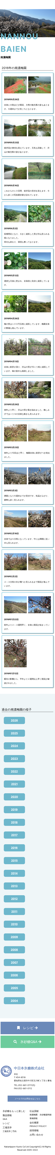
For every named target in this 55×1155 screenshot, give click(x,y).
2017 (14, 835)
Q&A (5, 1119)
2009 (14, 937)
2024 (14, 745)
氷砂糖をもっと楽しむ (14, 1111)
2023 (14, 758)
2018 (14, 822)
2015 (14, 860)
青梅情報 (34, 1118)
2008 (14, 949)
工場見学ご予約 (9, 1131)
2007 (14, 962)
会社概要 (34, 1122)
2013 (14, 886)
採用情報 (34, 1130)
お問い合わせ (36, 1134)
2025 (14, 733)
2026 (14, 720)
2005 (14, 988)
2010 (14, 924)
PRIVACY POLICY (38, 1126)
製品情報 (7, 1115)
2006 (14, 975)
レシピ (27, 1028)
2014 (14, 873)
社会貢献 (34, 1111)
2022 (14, 771)
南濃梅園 (34, 1114)
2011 (14, 911)
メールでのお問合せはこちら (27, 1098)
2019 (14, 809)
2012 (14, 898)
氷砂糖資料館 (45, 1114)
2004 (14, 1000)
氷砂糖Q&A (27, 1042)
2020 (14, 796)
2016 (14, 847)
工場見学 (7, 1127)
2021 (14, 784)
